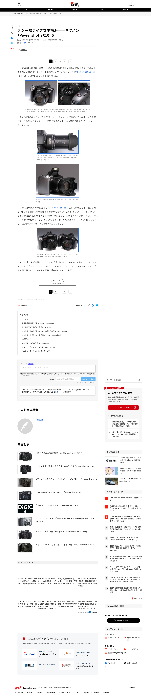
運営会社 (86, 693)
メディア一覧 (19, 693)
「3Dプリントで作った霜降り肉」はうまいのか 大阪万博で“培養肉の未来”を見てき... (27, 604)
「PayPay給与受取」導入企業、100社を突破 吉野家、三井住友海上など (67, 581)
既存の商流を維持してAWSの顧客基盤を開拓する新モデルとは (87, 603)
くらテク (100, 10)
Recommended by (83, 612)
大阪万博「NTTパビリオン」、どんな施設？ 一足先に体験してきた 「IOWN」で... (47, 581)
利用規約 (132, 687)
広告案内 (39, 693)
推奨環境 (106, 693)
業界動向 (51, 10)
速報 (25, 10)
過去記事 (125, 10)
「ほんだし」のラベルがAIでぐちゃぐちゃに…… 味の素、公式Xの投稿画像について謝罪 (125, 434)
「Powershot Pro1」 (59, 207)
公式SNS (30, 693)
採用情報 (96, 693)
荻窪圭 (40, 420)
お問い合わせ (51, 693)
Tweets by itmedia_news (116, 615)
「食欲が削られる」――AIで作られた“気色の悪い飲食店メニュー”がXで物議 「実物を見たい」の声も (125, 424)
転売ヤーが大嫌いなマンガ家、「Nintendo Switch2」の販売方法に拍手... (67, 603)
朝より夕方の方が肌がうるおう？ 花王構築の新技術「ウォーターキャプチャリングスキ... (87, 581)
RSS (78, 693)
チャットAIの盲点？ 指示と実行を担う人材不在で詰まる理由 (47, 603)
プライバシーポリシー (65, 693)
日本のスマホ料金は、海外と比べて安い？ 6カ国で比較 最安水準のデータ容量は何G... (27, 581)
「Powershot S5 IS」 (85, 71)
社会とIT (76, 10)
